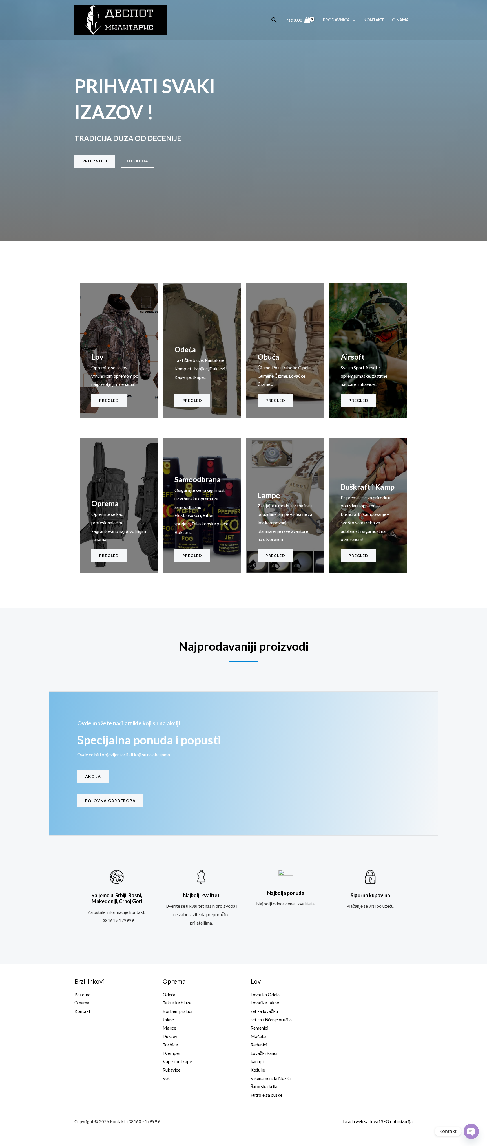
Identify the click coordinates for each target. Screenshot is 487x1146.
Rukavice (171, 1069)
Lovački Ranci (264, 1053)
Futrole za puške (266, 1094)
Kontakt (374, 19)
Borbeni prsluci (177, 1011)
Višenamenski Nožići (271, 1078)
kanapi (257, 1061)
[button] (274, 20)
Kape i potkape (177, 1061)
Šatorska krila (264, 1086)
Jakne (168, 1019)
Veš (166, 1078)
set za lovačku (264, 1011)
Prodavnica (336, 19)
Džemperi (172, 1053)
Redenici (259, 1044)
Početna (82, 994)
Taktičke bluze (177, 1002)
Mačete (258, 1036)
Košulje (258, 1069)
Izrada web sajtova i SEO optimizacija (378, 1121)
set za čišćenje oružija (271, 1019)
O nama (400, 19)
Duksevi (170, 1036)
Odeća (169, 994)
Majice (169, 1027)
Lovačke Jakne (265, 1002)
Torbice (170, 1044)
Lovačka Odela (265, 994)
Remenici (259, 1027)
